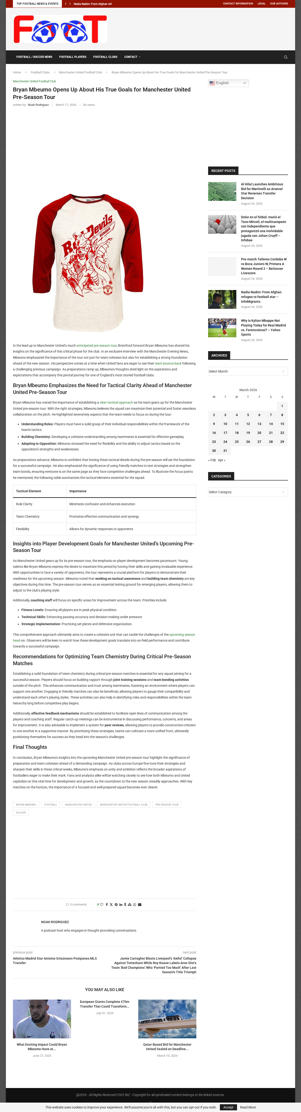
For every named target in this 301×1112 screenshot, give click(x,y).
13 (259, 424)
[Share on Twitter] (111, 904)
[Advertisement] (202, 28)
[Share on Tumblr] (125, 904)
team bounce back (168, 363)
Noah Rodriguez (55, 922)
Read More (248, 1107)
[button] (65, 4)
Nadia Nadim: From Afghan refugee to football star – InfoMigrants (261, 296)
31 (225, 451)
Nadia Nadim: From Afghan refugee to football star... (106, 4)
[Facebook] (274, 57)
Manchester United (78, 804)
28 (271, 442)
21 (271, 433)
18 (237, 433)
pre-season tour (105, 345)
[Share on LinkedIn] (120, 904)
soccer (21, 812)
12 (248, 424)
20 (259, 433)
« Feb (212, 460)
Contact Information (238, 3)
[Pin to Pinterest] (116, 904)
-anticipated (85, 345)
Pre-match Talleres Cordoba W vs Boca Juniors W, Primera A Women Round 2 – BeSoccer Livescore (264, 266)
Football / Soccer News (34, 57)
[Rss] (279, 57)
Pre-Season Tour (166, 804)
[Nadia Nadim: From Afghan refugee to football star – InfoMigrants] (222, 299)
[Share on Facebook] (107, 904)
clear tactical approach (116, 402)
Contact (130, 57)
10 (225, 424)
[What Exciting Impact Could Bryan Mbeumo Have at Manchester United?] (42, 1019)
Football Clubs (105, 57)
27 (259, 442)
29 (282, 442)
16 (214, 433)
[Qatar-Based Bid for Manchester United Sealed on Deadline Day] (167, 1019)
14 (271, 424)
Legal (261, 3)
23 (214, 442)
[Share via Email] (139, 904)
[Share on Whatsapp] (134, 904)
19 (248, 433)
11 (237, 424)
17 (225, 433)
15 (282, 424)
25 (237, 442)
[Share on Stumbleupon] (129, 904)
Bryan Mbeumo (26, 804)
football (50, 804)
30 (214, 451)
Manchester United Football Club (80, 72)
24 (225, 442)
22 (282, 433)
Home (17, 72)
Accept (228, 1107)
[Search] (285, 57)
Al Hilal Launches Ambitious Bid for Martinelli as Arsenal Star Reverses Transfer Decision (262, 191)
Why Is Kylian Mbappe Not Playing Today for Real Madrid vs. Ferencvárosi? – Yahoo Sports (263, 327)
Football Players (72, 57)
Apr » (222, 460)
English (222, 83)
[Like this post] (101, 904)
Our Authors (279, 3)
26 (248, 442)
